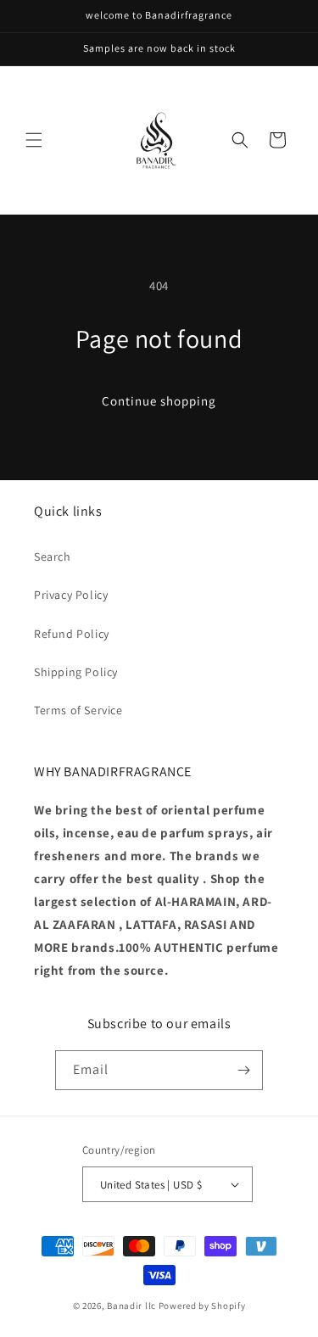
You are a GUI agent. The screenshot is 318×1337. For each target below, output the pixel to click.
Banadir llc (131, 1306)
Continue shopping (159, 401)
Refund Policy (71, 633)
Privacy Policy (71, 594)
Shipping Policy (76, 672)
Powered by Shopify (202, 1306)
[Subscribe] (243, 1070)
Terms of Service (78, 710)
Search (52, 556)
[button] (34, 140)
